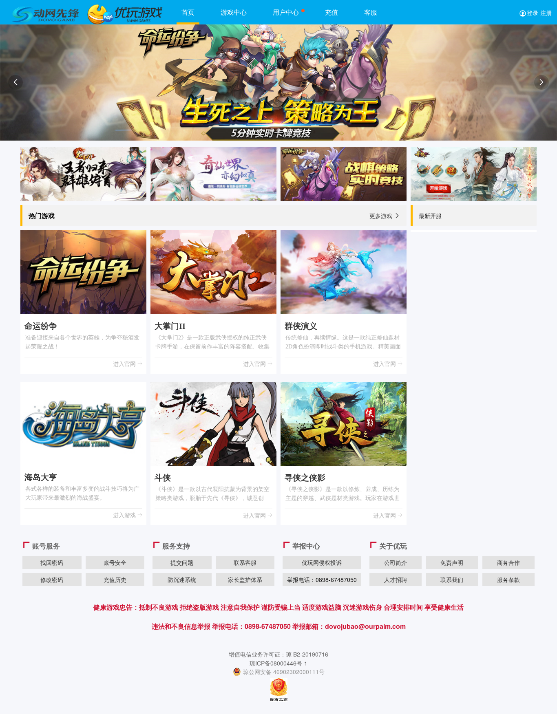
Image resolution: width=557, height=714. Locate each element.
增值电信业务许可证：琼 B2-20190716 (278, 654)
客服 (370, 12)
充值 (331, 12)
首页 (188, 12)
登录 (532, 13)
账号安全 (115, 562)
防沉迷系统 (182, 579)
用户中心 (286, 12)
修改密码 (51, 579)
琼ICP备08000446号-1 (278, 663)
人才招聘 (395, 579)
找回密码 (51, 562)
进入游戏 (125, 515)
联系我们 (451, 579)
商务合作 (508, 562)
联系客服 (245, 562)
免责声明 (451, 562)
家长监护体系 (245, 579)
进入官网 (125, 363)
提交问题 (181, 562)
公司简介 (395, 562)
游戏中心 (234, 12)
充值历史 (115, 579)
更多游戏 (384, 216)
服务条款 (508, 579)
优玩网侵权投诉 (322, 562)
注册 (546, 13)
